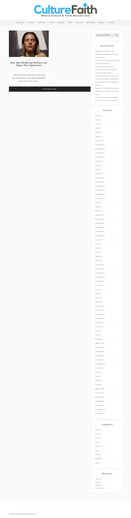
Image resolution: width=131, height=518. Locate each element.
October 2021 (99, 322)
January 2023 (99, 269)
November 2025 (100, 149)
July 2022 (98, 289)
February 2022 (99, 306)
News (70, 22)
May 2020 (98, 376)
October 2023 (99, 231)
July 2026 (98, 120)
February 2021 (99, 343)
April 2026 (98, 132)
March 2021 (98, 339)
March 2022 (98, 302)
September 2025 (100, 157)
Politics (79, 22)
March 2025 (98, 173)
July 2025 (98, 165)
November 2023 (100, 227)
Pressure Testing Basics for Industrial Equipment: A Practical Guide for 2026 (106, 54)
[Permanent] (29, 57)
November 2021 (100, 318)
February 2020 (99, 389)
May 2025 (98, 169)
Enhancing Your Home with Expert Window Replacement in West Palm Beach (107, 91)
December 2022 (100, 273)
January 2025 (99, 182)
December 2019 (100, 397)
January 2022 (99, 310)
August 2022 (99, 285)
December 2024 (100, 186)
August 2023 (99, 240)
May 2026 (98, 128)
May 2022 (98, 293)
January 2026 (99, 140)
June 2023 (98, 248)
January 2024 (99, 219)
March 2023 (98, 260)
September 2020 (100, 364)
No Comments (29, 68)
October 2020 (99, 360)
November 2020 (100, 355)
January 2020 (99, 393)
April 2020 (98, 380)
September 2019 (100, 409)
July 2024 (98, 202)
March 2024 (98, 211)
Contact (111, 22)
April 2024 (98, 207)
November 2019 (100, 401)
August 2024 (99, 198)
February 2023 (99, 264)
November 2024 (100, 190)
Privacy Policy (100, 488)
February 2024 (99, 215)
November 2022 (100, 277)
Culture (31, 22)
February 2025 (99, 178)
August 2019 (99, 413)
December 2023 (100, 223)
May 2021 (98, 335)
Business (20, 22)
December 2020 (100, 351)
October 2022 (99, 281)
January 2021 (99, 347)
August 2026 (99, 116)
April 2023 (98, 256)
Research (91, 22)
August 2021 (99, 327)
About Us (98, 479)
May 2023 (98, 252)
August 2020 (99, 368)
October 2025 (99, 153)
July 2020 (98, 372)
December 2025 (100, 144)
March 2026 (98, 136)
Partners (98, 485)
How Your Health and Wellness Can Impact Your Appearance (28, 64)
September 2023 (100, 235)
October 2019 (99, 405)
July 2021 (98, 331)
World (101, 22)
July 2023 (98, 244)
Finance (61, 22)
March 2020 (98, 384)
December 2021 (100, 314)
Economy (42, 22)
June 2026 (98, 124)
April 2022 (98, 298)
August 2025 (99, 161)
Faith (51, 22)
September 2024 (100, 194)
